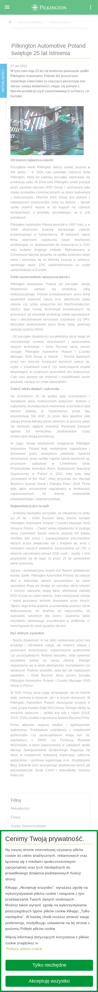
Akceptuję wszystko (49, 981)
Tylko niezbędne (49, 965)
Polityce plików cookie (24, 949)
